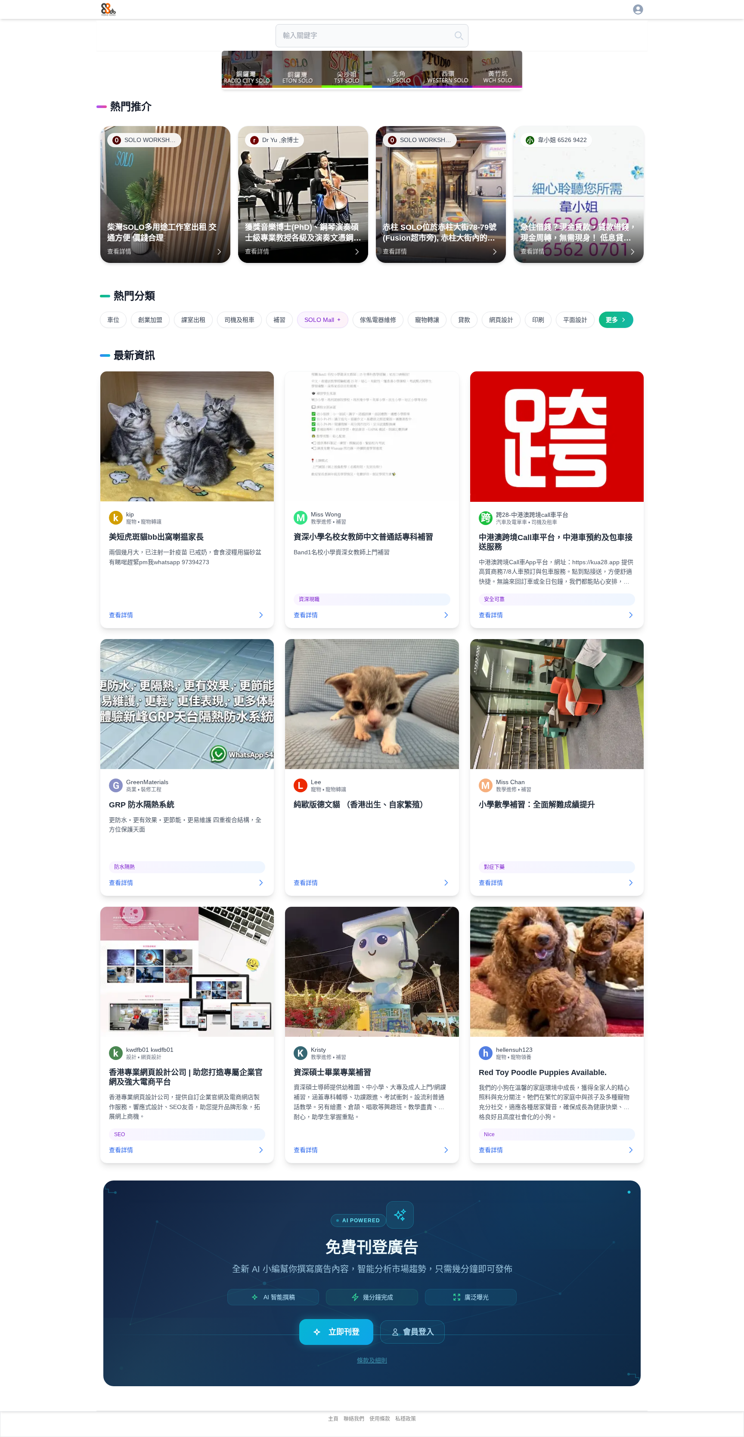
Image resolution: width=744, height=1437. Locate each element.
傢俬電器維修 (378, 319)
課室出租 (193, 319)
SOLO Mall (322, 319)
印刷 (538, 319)
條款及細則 (372, 1360)
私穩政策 (405, 1419)
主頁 (333, 1419)
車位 (113, 319)
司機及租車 (239, 319)
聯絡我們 (354, 1419)
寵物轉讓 (427, 319)
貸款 (464, 319)
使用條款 (379, 1419)
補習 (279, 319)
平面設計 (575, 319)
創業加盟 (150, 319)
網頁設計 (501, 319)
